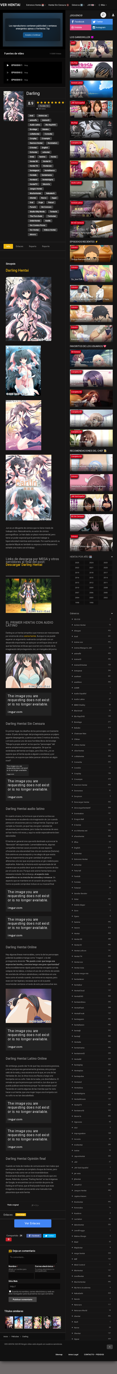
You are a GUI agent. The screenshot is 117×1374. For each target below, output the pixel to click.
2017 (106, 573)
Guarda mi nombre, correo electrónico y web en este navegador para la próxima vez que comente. (31, 1292)
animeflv (33, 120)
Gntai (32, 157)
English (45, 148)
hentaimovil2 (79, 1053)
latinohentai (79, 1225)
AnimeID (45, 120)
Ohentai (77, 1333)
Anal (31, 116)
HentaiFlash (79, 1008)
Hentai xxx (47, 166)
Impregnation (79, 1133)
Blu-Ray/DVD (51, 125)
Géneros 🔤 (77, 5)
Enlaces (19, 246)
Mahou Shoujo (80, 1236)
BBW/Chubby (79, 705)
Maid (76, 1242)
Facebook (79, 21)
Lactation (78, 1219)
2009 (91, 588)
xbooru (33, 234)
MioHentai (78, 1270)
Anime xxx (43, 116)
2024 (91, 563)
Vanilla (47, 221)
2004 (77, 598)
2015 (91, 578)
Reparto (32, 246)
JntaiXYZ (78, 1185)
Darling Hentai (17, 270)
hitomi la (46, 184)
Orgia (41, 203)
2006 (91, 593)
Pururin (33, 207)
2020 (106, 568)
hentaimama (47, 175)
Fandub (77, 876)
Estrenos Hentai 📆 (35, 5)
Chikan (77, 739)
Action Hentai (79, 625)
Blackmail (78, 711)
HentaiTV (33, 184)
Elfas (76, 842)
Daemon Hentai (36, 143)
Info (8, 246)
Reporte (46, 246)
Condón (77, 768)
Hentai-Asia (79, 968)
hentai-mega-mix (81, 973)
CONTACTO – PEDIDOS (94, 1354)
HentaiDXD (78, 996)
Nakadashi (50, 193)
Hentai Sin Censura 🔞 (58, 5)
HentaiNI (77, 1059)
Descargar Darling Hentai (24, 565)
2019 (77, 573)
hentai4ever (79, 979)
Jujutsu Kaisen (80, 1196)
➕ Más (101, 5)
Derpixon (78, 796)
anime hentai (30, 636)
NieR (76, 1322)
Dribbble (78, 27)
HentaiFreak (79, 1013)
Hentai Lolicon (80, 951)
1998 (77, 603)
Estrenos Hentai (80, 859)
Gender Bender (80, 893)
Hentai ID (47, 161)
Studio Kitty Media (37, 212)
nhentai (33, 198)
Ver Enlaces (32, 1223)
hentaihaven (50, 171)
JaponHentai (79, 1156)
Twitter (99, 21)
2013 (77, 583)
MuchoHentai (35, 193)
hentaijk (77, 1031)
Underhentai (35, 221)
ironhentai (78, 1145)
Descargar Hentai (81, 802)
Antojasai (78, 671)
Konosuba (78, 1208)
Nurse (43, 198)
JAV (75, 1162)
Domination (52, 143)
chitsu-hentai (79, 745)
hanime (42, 157)
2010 (77, 588)
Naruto (77, 1299)
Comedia (48, 134)
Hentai (53, 157)
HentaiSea (78, 1088)
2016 (77, 578)
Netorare (78, 1305)
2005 (106, 593)
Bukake (46, 129)
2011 (106, 583)
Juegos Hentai (36, 189)
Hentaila (33, 175)
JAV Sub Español (81, 1168)
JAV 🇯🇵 (90, 5)
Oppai (54, 198)
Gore (76, 911)
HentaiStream (80, 1099)
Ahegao (77, 631)
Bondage (33, 129)
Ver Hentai (34, 230)
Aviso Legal (73, 1354)
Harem (77, 928)
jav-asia (77, 1173)
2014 (106, 578)
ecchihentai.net (80, 831)
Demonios (78, 791)
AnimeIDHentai (80, 665)
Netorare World (80, 1310)
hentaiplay (78, 1065)
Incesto (77, 1139)
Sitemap (59, 1354)
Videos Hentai (50, 230)
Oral (31, 203)
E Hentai (33, 148)
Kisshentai (78, 1202)
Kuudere (77, 1213)
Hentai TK (34, 166)
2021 (91, 568)
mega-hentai (79, 1253)
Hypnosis (78, 1122)
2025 (77, 563)
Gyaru (76, 916)
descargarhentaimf (82, 808)
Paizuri (51, 203)
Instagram (100, 27)
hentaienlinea (79, 1002)
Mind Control (79, 1265)
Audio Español (80, 693)
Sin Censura (46, 207)
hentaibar (78, 985)
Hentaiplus (78, 1071)
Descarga (21, 1215)
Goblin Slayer (79, 905)
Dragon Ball (79, 819)
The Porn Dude (36, 216)
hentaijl (77, 1036)
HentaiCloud (79, 991)
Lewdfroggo (79, 1230)
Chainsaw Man (80, 733)
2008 (106, 588)
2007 (77, 593)
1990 (91, 603)
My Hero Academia (82, 1288)
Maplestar (78, 1248)
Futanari (77, 888)
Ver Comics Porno (37, 225)
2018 (91, 573)
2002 (106, 598)
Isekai (76, 1150)
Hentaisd (33, 180)
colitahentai (34, 134)
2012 (91, 583)
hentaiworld (79, 1111)
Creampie (46, 139)
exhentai (46, 152)
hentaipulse (79, 1076)
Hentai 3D (34, 161)
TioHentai (52, 216)
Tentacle (53, 212)
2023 (106, 563)
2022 (77, 568)
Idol (75, 1128)
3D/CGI (77, 619)
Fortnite (77, 882)
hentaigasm (34, 171)
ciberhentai (79, 751)
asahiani (77, 676)
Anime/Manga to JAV (83, 648)
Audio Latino (35, 125)
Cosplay (33, 139)
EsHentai (33, 152)
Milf (75, 1259)
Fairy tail (77, 871)
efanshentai (79, 836)
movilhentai (79, 1276)
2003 (91, 598)
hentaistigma (48, 180)
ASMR (76, 688)
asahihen (78, 682)
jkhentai (77, 1179)
